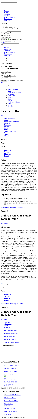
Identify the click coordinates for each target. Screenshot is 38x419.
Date (2, 35)
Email (6, 156)
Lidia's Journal (8, 19)
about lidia (7, 322)
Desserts (10, 97)
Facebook (7, 150)
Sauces (10, 105)
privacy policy (8, 324)
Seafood (10, 100)
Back (2, 82)
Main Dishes (11, 95)
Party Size (3, 34)
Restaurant (4, 32)
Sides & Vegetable (13, 89)
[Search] (1, 44)
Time (2, 37)
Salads (9, 91)
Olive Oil (10, 107)
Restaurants (7, 12)
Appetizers (11, 94)
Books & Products (9, 17)
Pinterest (7, 154)
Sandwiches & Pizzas (14, 102)
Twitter (6, 152)
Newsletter (7, 20)
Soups (9, 99)
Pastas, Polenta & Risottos (15, 92)
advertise (6, 325)
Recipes (6, 11)
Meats (9, 103)
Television (7, 14)
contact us (7, 327)
